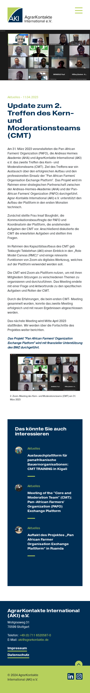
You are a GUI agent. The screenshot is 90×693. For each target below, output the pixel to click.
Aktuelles (14, 97)
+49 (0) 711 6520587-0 (35, 635)
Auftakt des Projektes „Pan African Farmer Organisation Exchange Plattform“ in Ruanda (51, 542)
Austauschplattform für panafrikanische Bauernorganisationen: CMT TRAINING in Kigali (48, 462)
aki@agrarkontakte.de (33, 640)
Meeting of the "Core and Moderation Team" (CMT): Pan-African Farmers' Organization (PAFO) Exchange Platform (50, 502)
